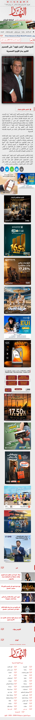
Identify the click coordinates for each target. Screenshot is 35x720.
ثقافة (25, 678)
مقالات (25, 681)
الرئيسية (25, 667)
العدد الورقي (25, 700)
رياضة (23, 31)
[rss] (17, 1)
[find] (14, 1)
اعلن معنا (10, 709)
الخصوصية (17, 712)
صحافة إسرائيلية (10, 698)
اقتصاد (2, 31)
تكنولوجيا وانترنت (25, 686)
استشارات (25, 689)
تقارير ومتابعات (9, 31)
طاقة (10, 700)
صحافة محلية (10, 695)
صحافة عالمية (25, 698)
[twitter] (24, 1)
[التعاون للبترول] (17, 353)
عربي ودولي (17, 31)
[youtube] (20, 1)
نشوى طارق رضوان (23, 109)
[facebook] (27, 1)
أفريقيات (25, 703)
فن (31, 40)
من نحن (25, 709)
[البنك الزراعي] (26, 180)
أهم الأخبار (28, 31)
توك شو (10, 692)
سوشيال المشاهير (25, 692)
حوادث (25, 675)
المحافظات (9, 678)
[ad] (17, 209)
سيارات (10, 703)
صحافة (25, 684)
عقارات (25, 706)
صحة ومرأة (9, 689)
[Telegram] (17, 169)
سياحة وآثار (9, 706)
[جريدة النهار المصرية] (17, 25)
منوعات (10, 681)
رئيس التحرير (25, 695)
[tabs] (7, 1)
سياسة (9, 686)
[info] (11, 1)
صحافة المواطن (10, 684)
